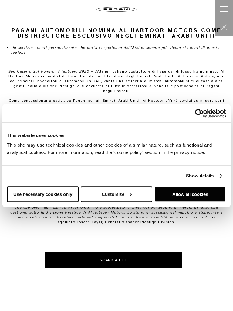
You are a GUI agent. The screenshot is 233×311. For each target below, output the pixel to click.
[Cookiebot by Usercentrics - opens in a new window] (199, 113)
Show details (200, 175)
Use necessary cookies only (42, 194)
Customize (113, 194)
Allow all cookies (190, 194)
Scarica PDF (113, 260)
